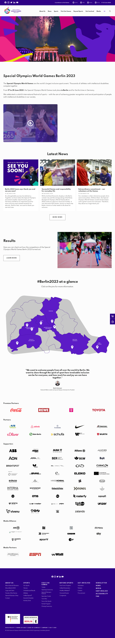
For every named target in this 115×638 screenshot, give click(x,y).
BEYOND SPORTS (66, 583)
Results (9, 241)
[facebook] (52, 576)
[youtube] (62, 576)
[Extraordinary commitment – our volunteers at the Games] (94, 172)
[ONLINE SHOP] (113, 316)
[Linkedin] (14, 2)
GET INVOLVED (84, 583)
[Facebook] (5, 2)
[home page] (12, 10)
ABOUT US (9, 583)
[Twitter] (11, 2)
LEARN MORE (11, 258)
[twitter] (57, 576)
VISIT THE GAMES (46, 583)
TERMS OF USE (21, 627)
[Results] (85, 250)
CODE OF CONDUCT (34, 627)
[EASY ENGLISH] (113, 321)
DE (104, 11)
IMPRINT (45, 627)
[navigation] (63, 11)
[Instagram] (8, 2)
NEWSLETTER (101, 583)
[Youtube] (17, 2)
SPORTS (26, 583)
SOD (54, 627)
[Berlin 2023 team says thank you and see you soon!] (20, 172)
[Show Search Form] (110, 11)
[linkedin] (60, 576)
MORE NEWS (57, 217)
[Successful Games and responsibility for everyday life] (57, 172)
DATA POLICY (9, 627)
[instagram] (55, 576)
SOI (50, 627)
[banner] (57, 10)
